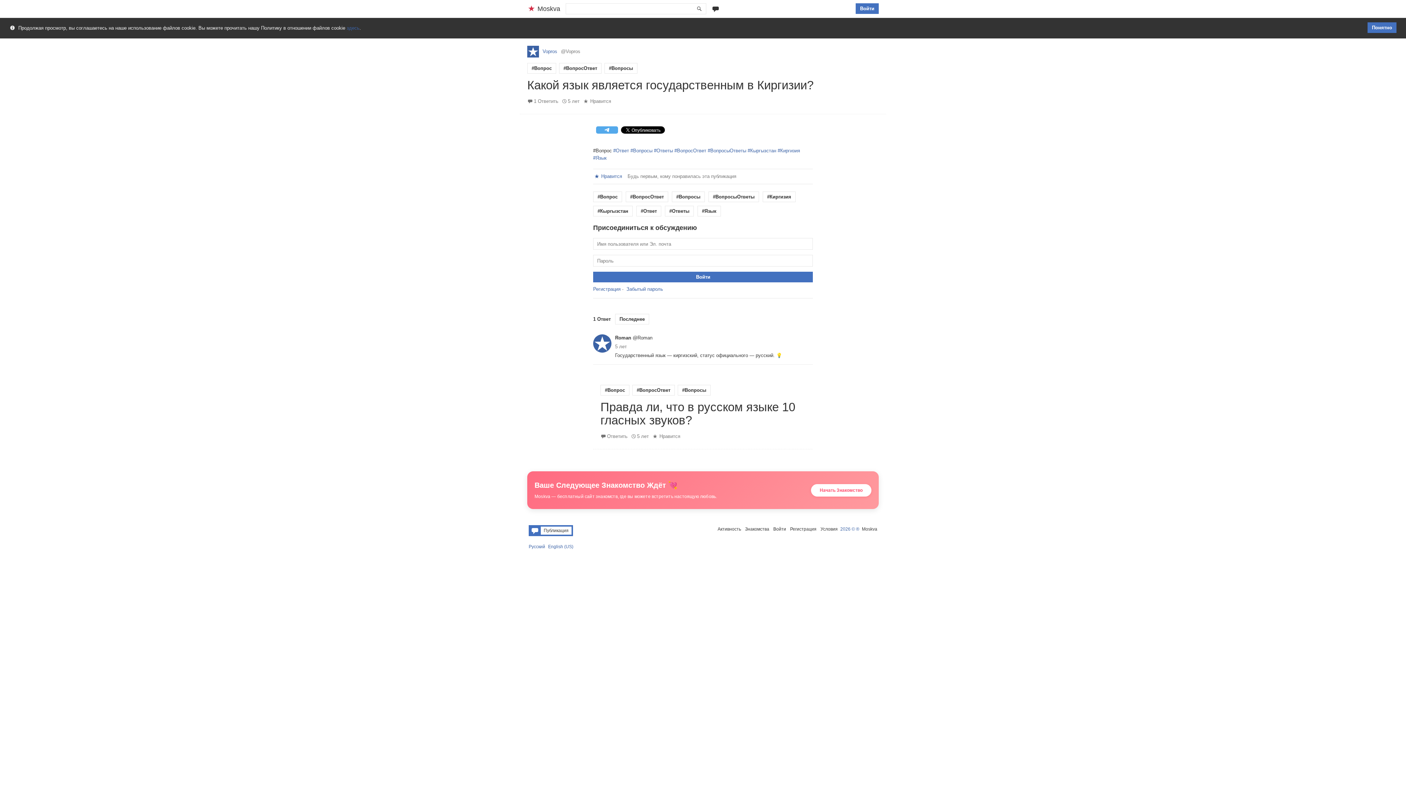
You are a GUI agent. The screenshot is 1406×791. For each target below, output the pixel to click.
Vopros (550, 51)
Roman (623, 338)
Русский (537, 546)
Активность (729, 529)
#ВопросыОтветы (727, 150)
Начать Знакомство (841, 490)
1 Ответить (546, 101)
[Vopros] (533, 51)
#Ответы (663, 150)
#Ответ (621, 150)
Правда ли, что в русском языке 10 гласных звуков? (697, 414)
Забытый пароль (644, 289)
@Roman (642, 338)
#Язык (600, 158)
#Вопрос (542, 68)
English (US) (560, 546)
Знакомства (757, 529)
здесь (353, 28)
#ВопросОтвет (580, 68)
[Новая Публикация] (715, 8)
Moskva (869, 529)
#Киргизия (789, 150)
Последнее (632, 319)
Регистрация (607, 289)
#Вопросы (621, 68)
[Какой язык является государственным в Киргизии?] (703, 76)
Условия (829, 529)
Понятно (1382, 27)
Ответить (617, 436)
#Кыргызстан (762, 150)
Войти (867, 8)
